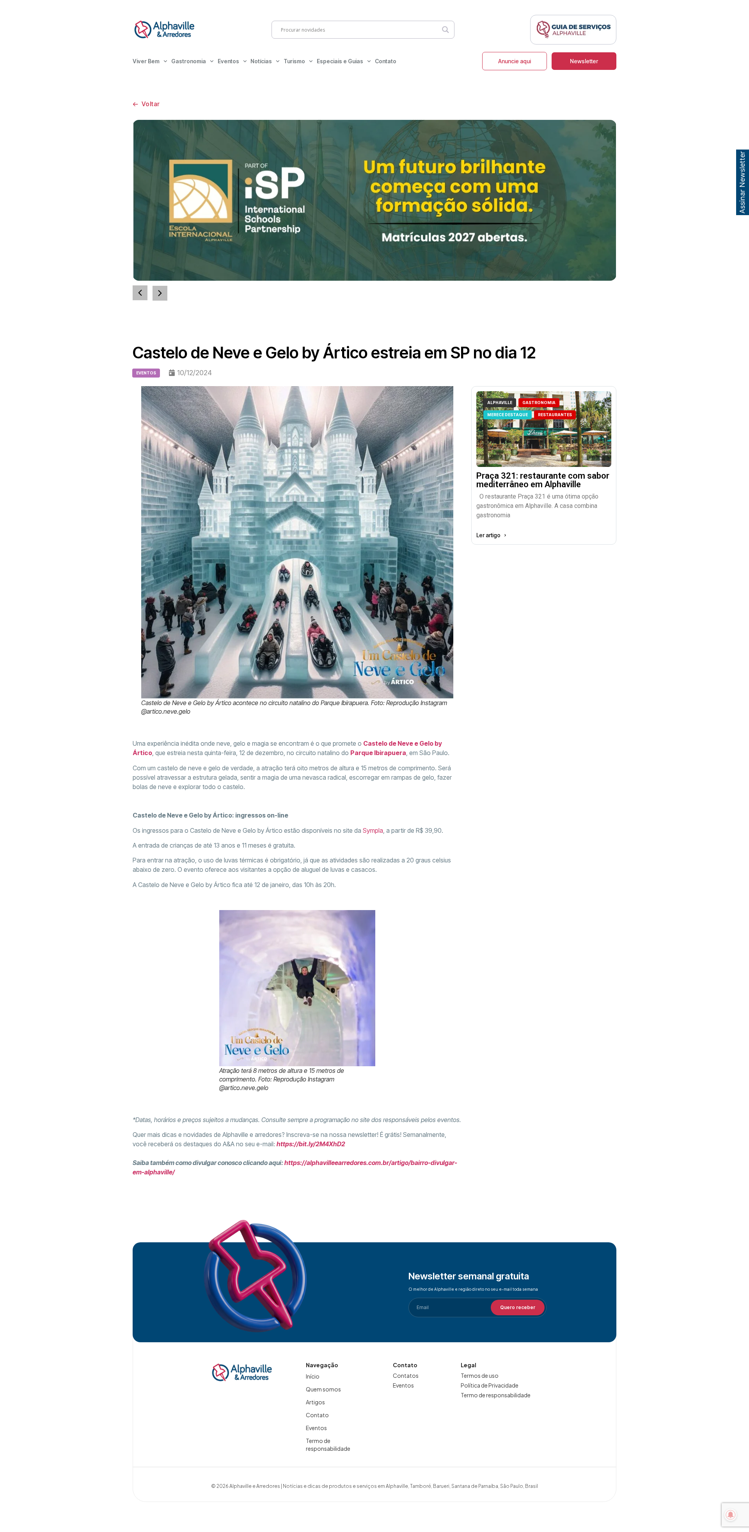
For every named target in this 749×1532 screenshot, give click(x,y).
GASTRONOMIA (539, 402)
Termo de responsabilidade (328, 1444)
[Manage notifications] (730, 1515)
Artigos (315, 1402)
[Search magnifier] (445, 29)
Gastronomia (188, 61)
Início (312, 1376)
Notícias (261, 61)
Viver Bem (146, 61)
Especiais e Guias (340, 61)
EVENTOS (146, 373)
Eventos (228, 61)
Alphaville (499, 402)
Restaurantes (555, 414)
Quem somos (323, 1389)
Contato (385, 61)
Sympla (373, 830)
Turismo (294, 61)
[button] (160, 293)
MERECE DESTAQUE (507, 414)
